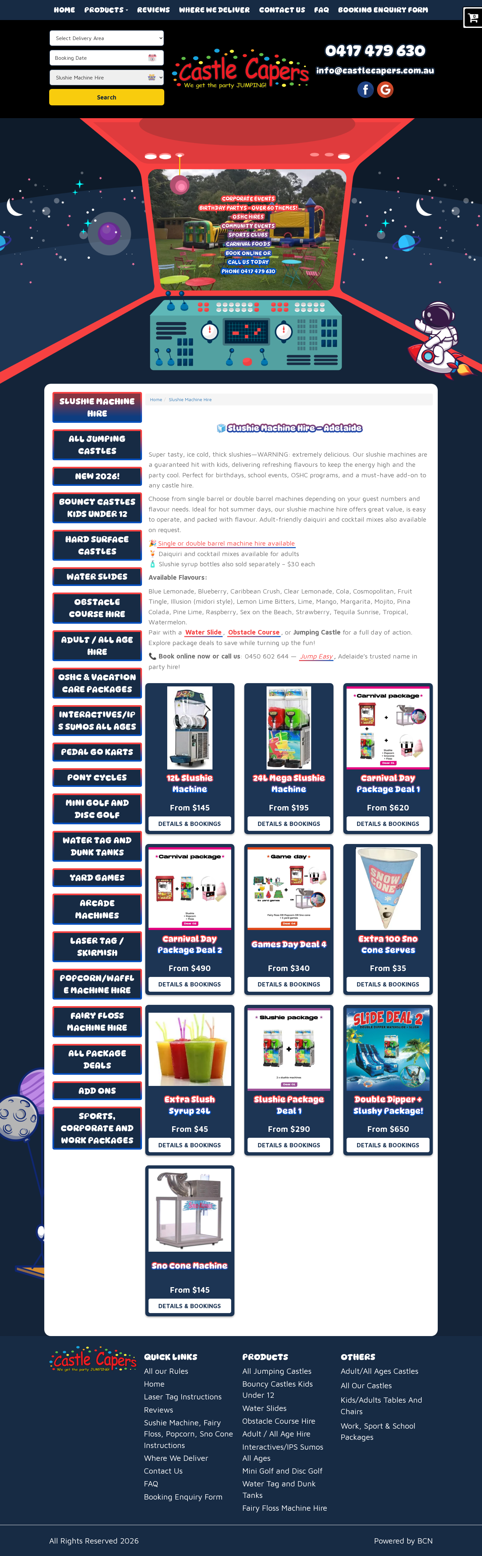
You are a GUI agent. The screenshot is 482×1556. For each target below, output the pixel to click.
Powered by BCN (403, 1540)
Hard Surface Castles (97, 545)
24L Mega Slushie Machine (289, 783)
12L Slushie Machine (190, 783)
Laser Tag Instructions (183, 1396)
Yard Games (97, 878)
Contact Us (282, 10)
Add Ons (97, 1091)
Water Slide (203, 632)
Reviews (153, 10)
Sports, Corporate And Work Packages (97, 1128)
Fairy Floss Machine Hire (97, 1021)
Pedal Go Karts (97, 752)
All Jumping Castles (97, 445)
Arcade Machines (97, 909)
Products (104, 10)
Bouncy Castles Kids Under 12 (97, 508)
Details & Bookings (189, 823)
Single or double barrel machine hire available (226, 543)
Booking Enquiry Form (383, 10)
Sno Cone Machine (190, 1266)
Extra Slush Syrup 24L (190, 1105)
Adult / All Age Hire (97, 646)
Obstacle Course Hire (97, 608)
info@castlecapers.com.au (375, 71)
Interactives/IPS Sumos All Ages (97, 720)
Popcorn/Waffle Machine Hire (97, 984)
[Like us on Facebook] (365, 89)
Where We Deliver (214, 10)
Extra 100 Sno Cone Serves (388, 944)
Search (106, 97)
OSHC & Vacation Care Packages (97, 683)
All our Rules (166, 1370)
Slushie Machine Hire (97, 407)
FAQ (321, 10)
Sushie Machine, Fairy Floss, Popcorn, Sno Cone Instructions (188, 1434)
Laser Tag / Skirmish (97, 947)
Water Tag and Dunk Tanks (97, 846)
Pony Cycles (97, 777)
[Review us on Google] (385, 89)
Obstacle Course (254, 632)
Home (64, 10)
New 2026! (97, 476)
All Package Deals (97, 1059)
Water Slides (97, 577)
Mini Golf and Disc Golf (97, 809)
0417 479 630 (375, 50)
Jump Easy (316, 656)
